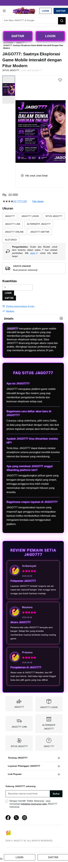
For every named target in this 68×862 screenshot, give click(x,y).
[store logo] (24, 11)
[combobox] (34, 20)
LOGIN (45, 11)
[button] (17, 122)
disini (32, 253)
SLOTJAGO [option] (11, 239)
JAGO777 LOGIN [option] (30, 216)
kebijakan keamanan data (34, 804)
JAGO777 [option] (10, 216)
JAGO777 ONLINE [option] (14, 232)
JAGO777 (12, 328)
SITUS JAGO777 (19, 746)
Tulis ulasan (38, 201)
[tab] (34, 318)
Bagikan (10, 311)
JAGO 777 (49, 746)
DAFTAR (9, 298)
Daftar (60, 11)
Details (8, 318)
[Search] (62, 20)
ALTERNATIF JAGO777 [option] (39, 224)
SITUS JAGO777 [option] (53, 216)
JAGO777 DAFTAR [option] (39, 232)
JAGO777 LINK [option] (12, 224)
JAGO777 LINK (19, 726)
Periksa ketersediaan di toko (20, 306)
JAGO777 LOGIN (49, 707)
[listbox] (34, 228)
